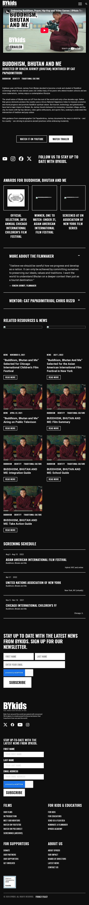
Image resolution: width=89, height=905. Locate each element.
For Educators (54, 816)
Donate (6, 850)
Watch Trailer (61, 139)
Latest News (53, 863)
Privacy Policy (42, 896)
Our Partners (9, 854)
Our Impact (53, 854)
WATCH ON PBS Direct (12, 828)
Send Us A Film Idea (56, 820)
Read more (10, 377)
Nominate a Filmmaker (58, 824)
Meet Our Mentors (11, 820)
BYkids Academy (55, 828)
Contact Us (53, 867)
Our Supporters (10, 858)
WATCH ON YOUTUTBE (12, 824)
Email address (11, 771)
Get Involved (9, 863)
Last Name (9, 760)
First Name (9, 749)
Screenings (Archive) (13, 833)
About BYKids (54, 850)
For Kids (52, 812)
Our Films (7, 812)
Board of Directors (57, 858)
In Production (10, 816)
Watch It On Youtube (31, 139)
